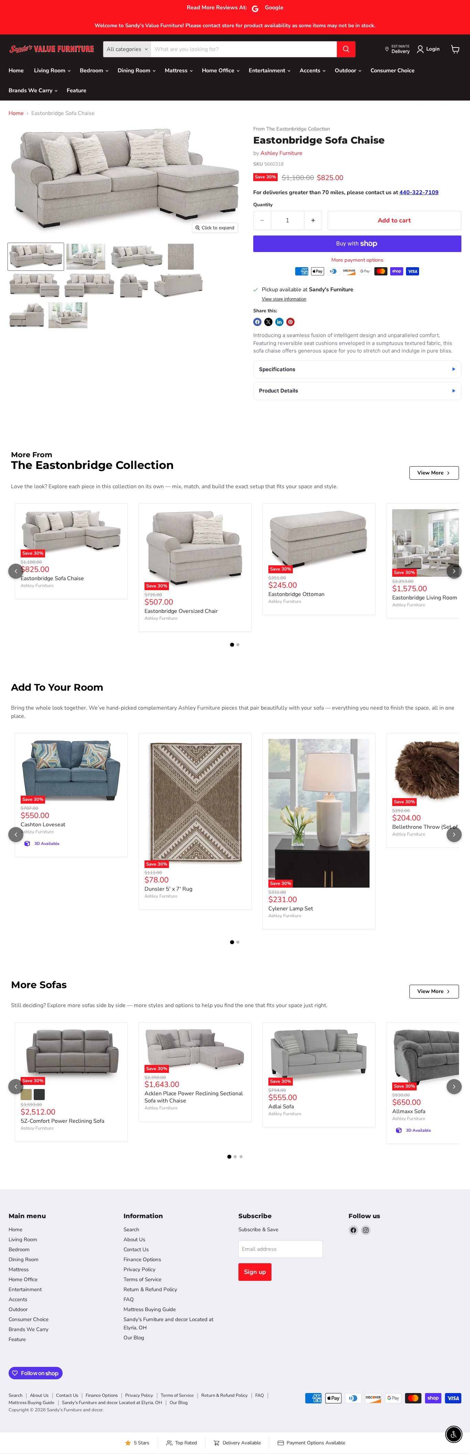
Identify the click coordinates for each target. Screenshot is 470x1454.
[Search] (346, 49)
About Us (134, 1239)
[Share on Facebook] (257, 322)
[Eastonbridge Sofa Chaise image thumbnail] (36, 256)
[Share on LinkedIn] (279, 322)
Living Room (50, 70)
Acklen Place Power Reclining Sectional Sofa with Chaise (194, 1097)
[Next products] (454, 571)
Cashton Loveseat (43, 824)
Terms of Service (142, 1279)
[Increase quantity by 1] (313, 220)
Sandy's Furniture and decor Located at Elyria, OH (112, 1403)
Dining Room (135, 70)
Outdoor (346, 70)
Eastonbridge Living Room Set (429, 598)
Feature (76, 90)
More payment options (357, 260)
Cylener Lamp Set (290, 908)
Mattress (177, 70)
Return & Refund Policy (150, 1289)
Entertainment (268, 70)
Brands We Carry (31, 90)
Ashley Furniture (281, 153)
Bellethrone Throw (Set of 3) (428, 827)
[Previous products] (15, 571)
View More (430, 472)
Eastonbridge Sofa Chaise (52, 578)
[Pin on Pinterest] (290, 322)
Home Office (219, 70)
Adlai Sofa (281, 1106)
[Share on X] (268, 322)
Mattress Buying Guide (150, 1309)
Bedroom (92, 70)
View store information (284, 299)
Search (131, 1229)
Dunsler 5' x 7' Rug (168, 889)
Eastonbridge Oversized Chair (181, 611)
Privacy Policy (140, 1269)
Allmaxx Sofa (408, 1111)
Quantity (263, 205)
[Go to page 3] (241, 1156)
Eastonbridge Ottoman (296, 594)
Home (16, 70)
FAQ (129, 1299)
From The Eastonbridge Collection (291, 129)
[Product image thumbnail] (86, 256)
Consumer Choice (393, 70)
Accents (311, 70)
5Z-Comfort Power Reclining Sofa (62, 1121)
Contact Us (136, 1249)
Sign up (255, 1272)
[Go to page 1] (232, 645)
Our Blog (134, 1337)
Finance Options (142, 1259)
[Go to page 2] (237, 644)
